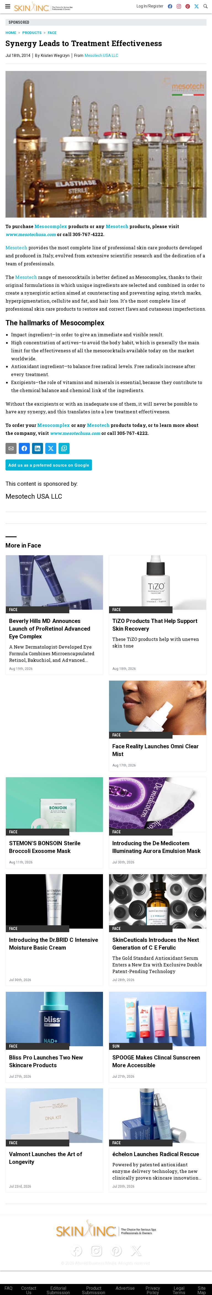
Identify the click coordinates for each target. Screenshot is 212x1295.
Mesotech (117, 226)
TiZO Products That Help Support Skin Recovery (154, 625)
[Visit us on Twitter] (135, 1250)
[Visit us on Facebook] (76, 1250)
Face (52, 33)
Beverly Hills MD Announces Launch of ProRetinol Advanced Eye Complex (49, 629)
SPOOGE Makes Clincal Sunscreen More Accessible (156, 1061)
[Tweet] (50, 448)
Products (31, 33)
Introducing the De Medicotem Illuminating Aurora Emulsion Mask (156, 847)
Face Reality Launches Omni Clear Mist (155, 750)
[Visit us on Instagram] (96, 1250)
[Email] (11, 448)
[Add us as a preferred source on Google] (64, 448)
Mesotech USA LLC (101, 55)
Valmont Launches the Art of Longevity (45, 1158)
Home (11, 33)
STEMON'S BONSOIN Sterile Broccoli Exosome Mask (44, 847)
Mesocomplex (51, 226)
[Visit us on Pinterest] (115, 1250)
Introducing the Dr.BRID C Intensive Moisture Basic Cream (53, 944)
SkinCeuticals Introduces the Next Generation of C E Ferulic (155, 944)
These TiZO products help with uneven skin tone (155, 642)
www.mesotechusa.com (31, 234)
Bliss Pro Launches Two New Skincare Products (46, 1061)
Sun (116, 1046)
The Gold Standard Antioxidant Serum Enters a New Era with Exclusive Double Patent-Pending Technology (157, 964)
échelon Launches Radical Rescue (155, 1154)
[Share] (24, 448)
